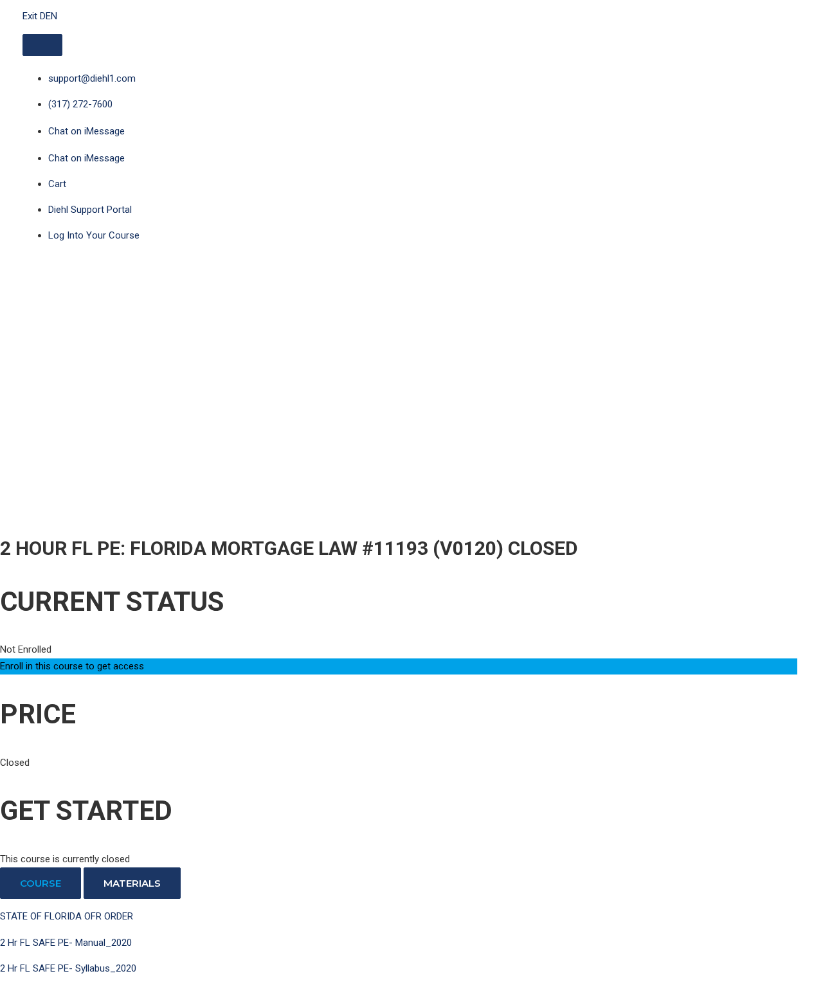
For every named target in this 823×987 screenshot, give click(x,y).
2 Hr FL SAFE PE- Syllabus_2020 (68, 968)
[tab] (40, 883)
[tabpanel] (398, 943)
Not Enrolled (25, 649)
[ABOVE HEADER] (42, 45)
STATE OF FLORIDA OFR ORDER (66, 916)
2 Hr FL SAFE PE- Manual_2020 (66, 942)
